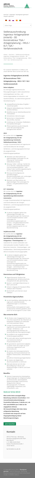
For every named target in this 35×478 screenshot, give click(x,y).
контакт (6, 14)
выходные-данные (22, 14)
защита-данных (9, 16)
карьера (12, 14)
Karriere (11, 54)
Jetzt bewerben (10, 424)
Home (5, 54)
